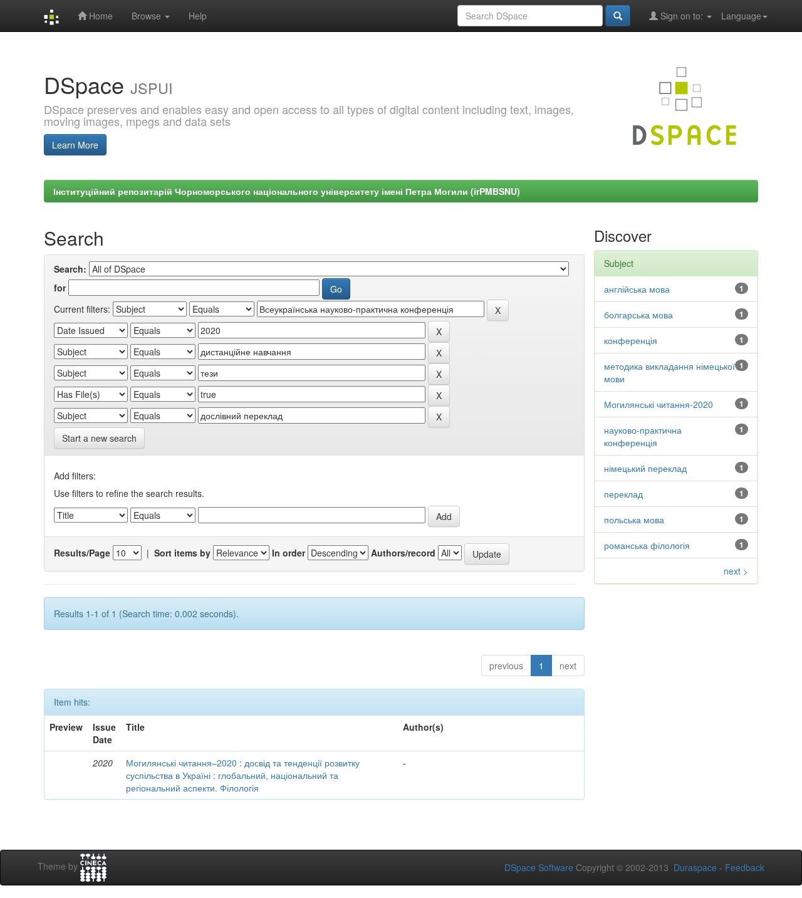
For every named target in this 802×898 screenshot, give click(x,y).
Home (99, 15)
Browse (148, 15)
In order (288, 552)
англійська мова (637, 289)
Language (741, 15)
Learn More (75, 144)
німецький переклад (645, 468)
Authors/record (403, 552)
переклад (623, 494)
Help (198, 15)
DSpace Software (538, 867)
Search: (70, 269)
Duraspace (695, 867)
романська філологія (647, 545)
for (60, 287)
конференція (630, 340)
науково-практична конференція (643, 436)
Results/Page (82, 552)
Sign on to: (682, 15)
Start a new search (99, 438)
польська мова (634, 519)
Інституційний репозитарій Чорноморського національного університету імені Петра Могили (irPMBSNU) (286, 191)
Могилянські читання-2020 (658, 404)
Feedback (744, 867)
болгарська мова (638, 314)
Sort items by (182, 552)
